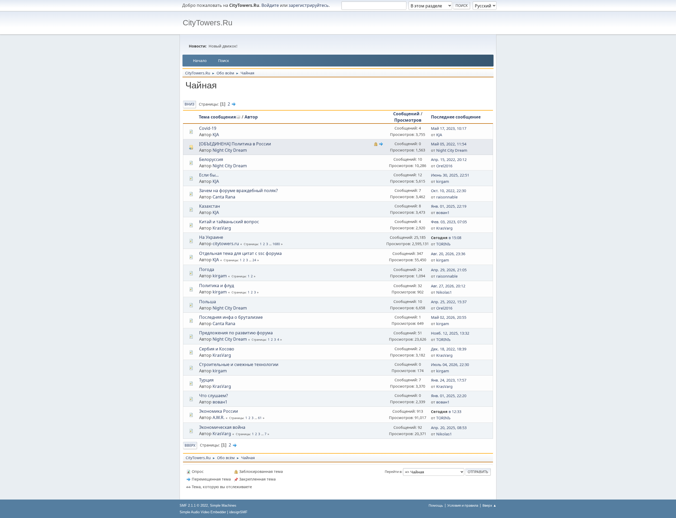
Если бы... (209, 175)
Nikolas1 (444, 292)
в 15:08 (446, 237)
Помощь (436, 505)
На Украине (211, 237)
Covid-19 (207, 128)
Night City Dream (230, 150)
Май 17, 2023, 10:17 (448, 128)
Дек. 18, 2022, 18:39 (448, 348)
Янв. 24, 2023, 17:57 (448, 380)
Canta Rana (224, 197)
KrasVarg (222, 228)
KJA (216, 134)
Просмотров (407, 120)
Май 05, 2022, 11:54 (448, 143)
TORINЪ (443, 243)
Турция (206, 380)
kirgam (442, 181)
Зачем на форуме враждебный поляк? (238, 190)
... (270, 244)
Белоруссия (211, 159)
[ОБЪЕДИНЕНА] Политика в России (235, 144)
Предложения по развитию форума (236, 333)
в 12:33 (446, 411)
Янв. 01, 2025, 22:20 (448, 395)
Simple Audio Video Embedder (203, 512)
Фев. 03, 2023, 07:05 (449, 221)
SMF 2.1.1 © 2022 (194, 505)
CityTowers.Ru (207, 22)
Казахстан (209, 206)
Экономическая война (222, 427)
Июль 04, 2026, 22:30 (450, 364)
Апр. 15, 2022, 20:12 (449, 159)
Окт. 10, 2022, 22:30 (448, 190)
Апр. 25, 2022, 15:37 (449, 301)
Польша (207, 302)
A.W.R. (218, 417)
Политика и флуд (216, 285)
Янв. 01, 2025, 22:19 (448, 206)
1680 (276, 244)
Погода (206, 269)
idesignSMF (238, 512)
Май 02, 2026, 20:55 (448, 317)
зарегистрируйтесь (309, 5)
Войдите (270, 5)
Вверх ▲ (489, 505)
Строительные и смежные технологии (238, 364)
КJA (216, 181)
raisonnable (447, 196)
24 (254, 260)
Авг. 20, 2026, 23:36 (448, 253)
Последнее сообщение (456, 117)
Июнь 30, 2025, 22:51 (450, 175)
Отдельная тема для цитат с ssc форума (240, 253)
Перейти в (393, 471)
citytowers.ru (226, 243)
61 (260, 418)
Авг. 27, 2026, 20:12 (448, 285)
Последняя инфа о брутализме (231, 317)
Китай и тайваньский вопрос (229, 222)
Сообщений (406, 114)
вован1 (442, 212)
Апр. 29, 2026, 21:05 (449, 269)
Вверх (190, 445)
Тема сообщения (217, 117)
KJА (439, 134)
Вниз (189, 104)
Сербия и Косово (216, 349)
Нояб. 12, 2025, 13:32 (450, 333)
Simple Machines (223, 505)
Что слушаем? (213, 395)
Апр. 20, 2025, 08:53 (449, 427)
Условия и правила (462, 505)
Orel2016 (444, 165)
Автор (251, 117)
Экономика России (218, 411)
